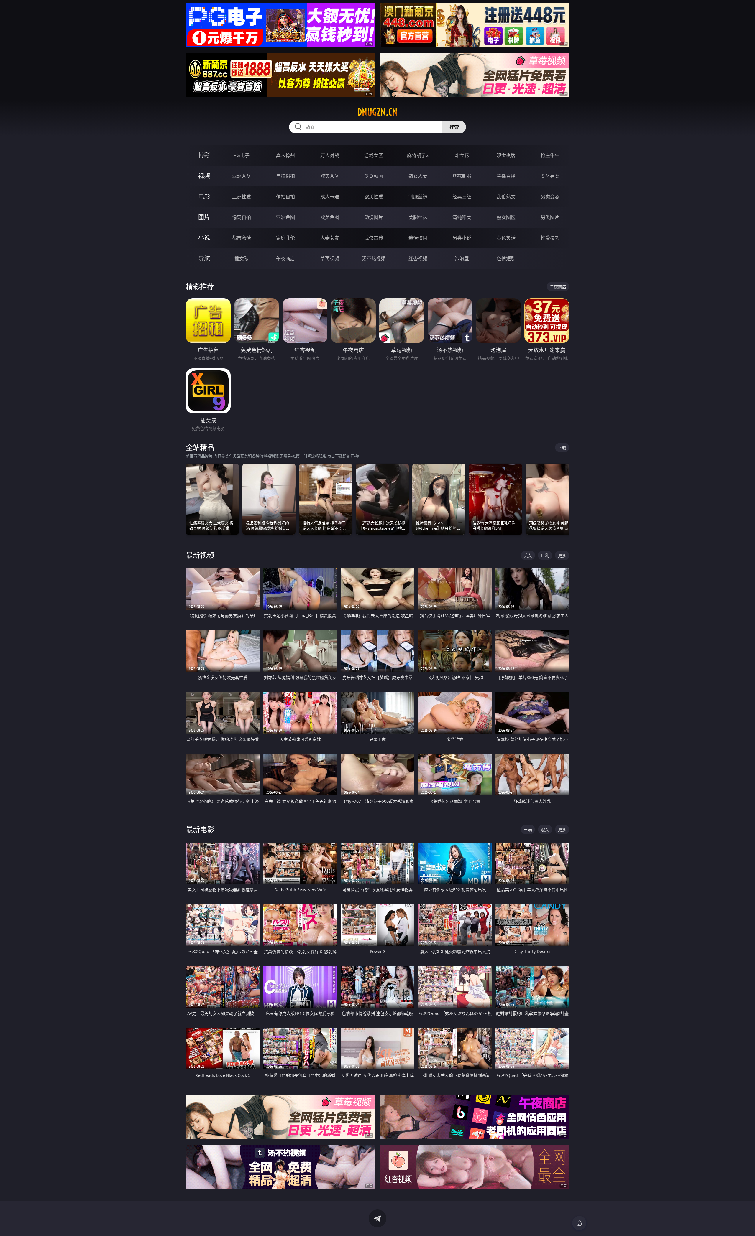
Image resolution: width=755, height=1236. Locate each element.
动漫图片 (373, 217)
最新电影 (200, 829)
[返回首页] (579, 1223)
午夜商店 (285, 258)
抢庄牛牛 (550, 155)
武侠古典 (373, 238)
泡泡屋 (462, 258)
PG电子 (242, 155)
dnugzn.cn (377, 112)
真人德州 (285, 155)
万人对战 (329, 155)
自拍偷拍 (285, 176)
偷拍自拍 (285, 196)
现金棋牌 (506, 155)
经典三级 (461, 196)
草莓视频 (329, 258)
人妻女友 (329, 238)
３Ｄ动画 (373, 176)
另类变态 (550, 196)
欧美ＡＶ (329, 176)
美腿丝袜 (417, 217)
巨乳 (545, 555)
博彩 (204, 155)
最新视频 (200, 555)
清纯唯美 (461, 217)
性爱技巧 (550, 238)
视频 (204, 176)
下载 (562, 447)
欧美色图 (329, 217)
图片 (204, 217)
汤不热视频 (373, 258)
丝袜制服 (461, 176)
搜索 (454, 127)
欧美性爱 (373, 196)
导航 (204, 258)
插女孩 (241, 258)
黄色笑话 (506, 238)
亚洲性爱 (241, 196)
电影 (204, 196)
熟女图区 (506, 217)
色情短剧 (506, 258)
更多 (562, 555)
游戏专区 (373, 155)
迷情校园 (417, 238)
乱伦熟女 (506, 196)
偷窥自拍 (241, 217)
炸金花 (462, 155)
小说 (204, 238)
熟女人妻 (417, 176)
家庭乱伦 (285, 238)
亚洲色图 (285, 217)
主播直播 (506, 176)
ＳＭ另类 (550, 176)
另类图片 (550, 217)
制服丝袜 (417, 196)
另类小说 (461, 238)
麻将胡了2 (418, 155)
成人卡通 (329, 196)
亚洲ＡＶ (241, 176)
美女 (528, 555)
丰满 (528, 829)
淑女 (545, 829)
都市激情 (241, 238)
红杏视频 (417, 258)
